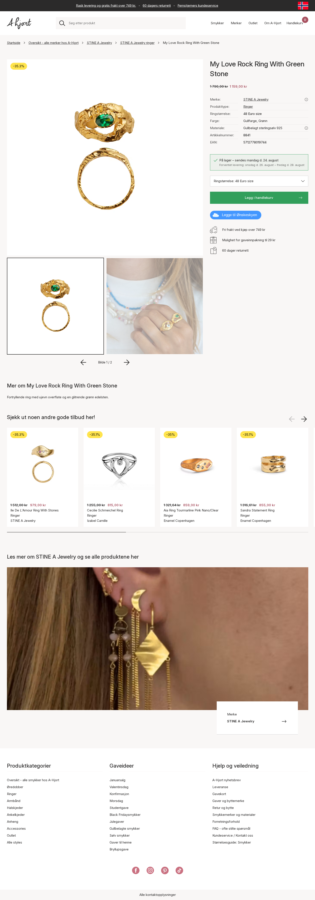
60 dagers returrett (157, 5)
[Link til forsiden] (19, 23)
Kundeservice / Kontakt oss (232, 835)
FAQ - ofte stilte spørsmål (231, 828)
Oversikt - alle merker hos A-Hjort (54, 43)
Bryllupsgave (119, 849)
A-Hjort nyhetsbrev (226, 780)
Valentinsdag (119, 787)
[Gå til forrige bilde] (83, 362)
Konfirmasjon (119, 794)
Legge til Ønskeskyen (239, 215)
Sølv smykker (120, 835)
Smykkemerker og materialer (233, 815)
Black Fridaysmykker (125, 815)
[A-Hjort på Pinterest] (165, 871)
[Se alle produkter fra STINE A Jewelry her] (306, 99)
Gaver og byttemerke (228, 801)
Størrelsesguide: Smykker (231, 842)
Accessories (16, 828)
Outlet (11, 835)
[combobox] (125, 23)
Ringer (248, 106)
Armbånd (13, 801)
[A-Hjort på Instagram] (150, 871)
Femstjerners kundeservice (198, 5)
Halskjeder (15, 808)
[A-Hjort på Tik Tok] (179, 871)
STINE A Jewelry (99, 43)
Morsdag (116, 801)
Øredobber (15, 787)
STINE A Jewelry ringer (137, 43)
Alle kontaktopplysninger (157, 895)
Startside (13, 43)
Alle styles (14, 842)
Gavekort (219, 794)
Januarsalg (117, 780)
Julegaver (117, 822)
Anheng (12, 822)
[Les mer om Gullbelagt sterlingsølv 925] (306, 128)
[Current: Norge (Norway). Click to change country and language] (303, 6)
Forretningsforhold (226, 822)
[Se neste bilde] (304, 419)
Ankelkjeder (16, 815)
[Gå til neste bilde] (126, 362)
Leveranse (220, 787)
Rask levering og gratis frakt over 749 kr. (106, 5)
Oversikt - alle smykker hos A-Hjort (33, 780)
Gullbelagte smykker (125, 828)
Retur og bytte (223, 808)
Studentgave (119, 808)
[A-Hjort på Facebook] (136, 871)
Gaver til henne (121, 842)
